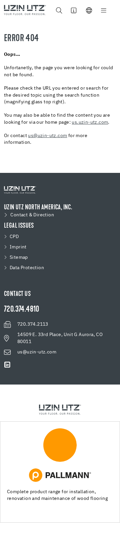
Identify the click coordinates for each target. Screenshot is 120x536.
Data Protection (27, 267)
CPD (14, 236)
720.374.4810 (21, 310)
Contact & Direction (32, 215)
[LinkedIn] (7, 364)
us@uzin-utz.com (47, 135)
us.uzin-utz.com (90, 122)
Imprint (18, 247)
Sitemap (19, 257)
